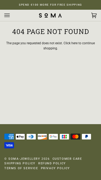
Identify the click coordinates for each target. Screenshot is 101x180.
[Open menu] (12, 15)
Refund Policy (52, 163)
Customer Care (67, 159)
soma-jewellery (24, 159)
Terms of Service (21, 168)
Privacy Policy (55, 168)
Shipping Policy (20, 163)
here (74, 43)
